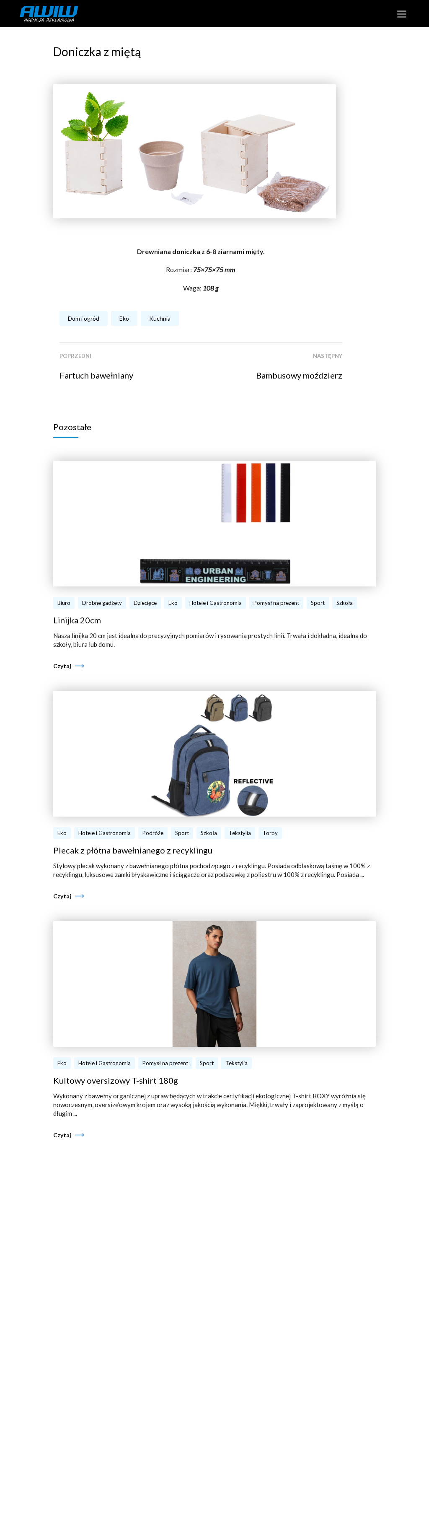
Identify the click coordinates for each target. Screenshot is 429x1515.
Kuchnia (160, 318)
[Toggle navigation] (401, 14)
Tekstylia (240, 833)
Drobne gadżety (102, 602)
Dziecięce (145, 602)
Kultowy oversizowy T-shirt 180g (115, 1080)
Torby (270, 833)
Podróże (152, 833)
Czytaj (62, 665)
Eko (124, 318)
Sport (318, 602)
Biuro (63, 602)
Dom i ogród (83, 318)
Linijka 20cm (77, 620)
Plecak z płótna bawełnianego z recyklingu (132, 850)
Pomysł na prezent (276, 602)
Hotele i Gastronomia (215, 602)
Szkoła (344, 602)
